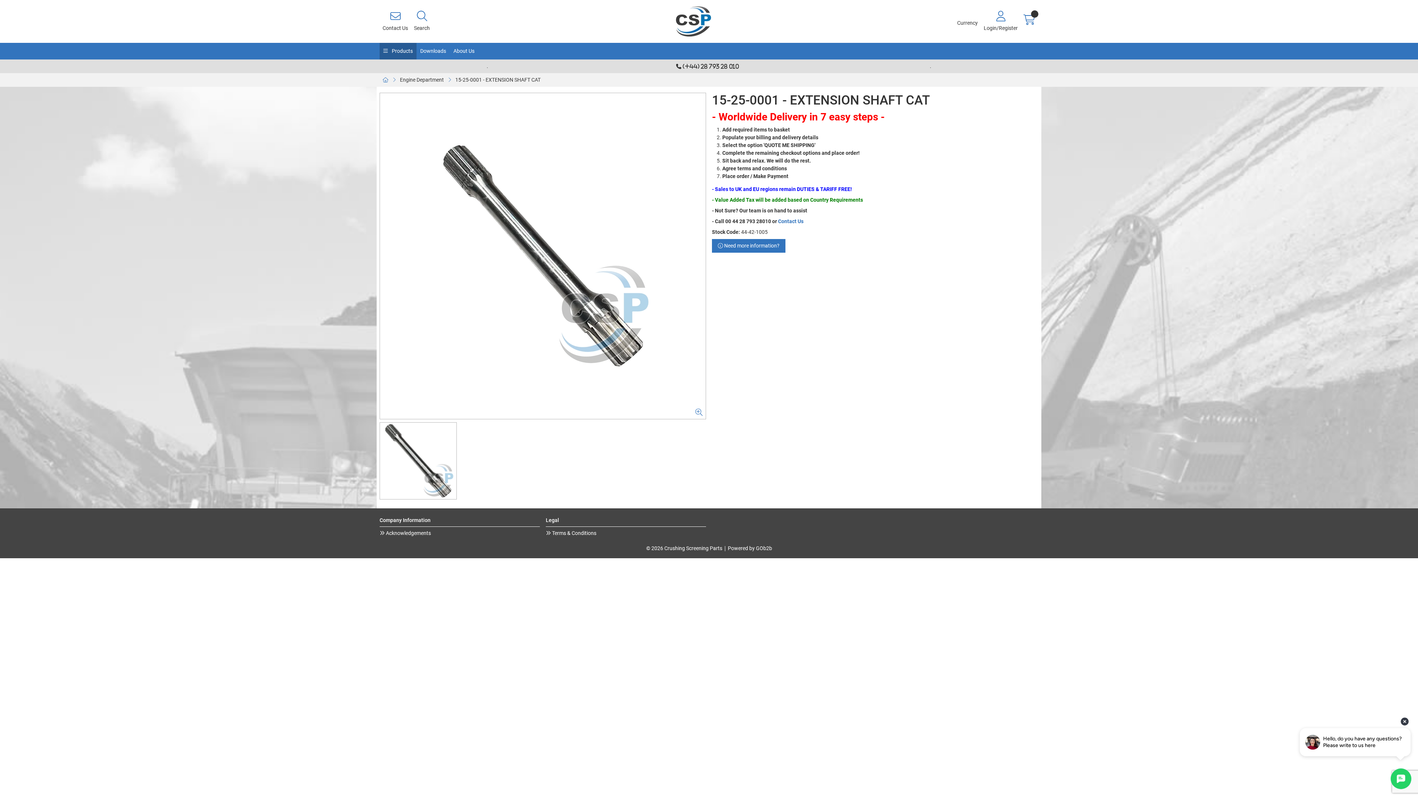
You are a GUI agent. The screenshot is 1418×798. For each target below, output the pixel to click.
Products (402, 51)
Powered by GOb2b (750, 548)
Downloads (433, 51)
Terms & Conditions (573, 533)
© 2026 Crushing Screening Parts (684, 548)
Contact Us (791, 221)
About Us (464, 51)
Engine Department (422, 80)
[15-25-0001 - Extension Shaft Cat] (543, 256)
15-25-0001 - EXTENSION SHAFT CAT (498, 80)
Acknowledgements (408, 533)
